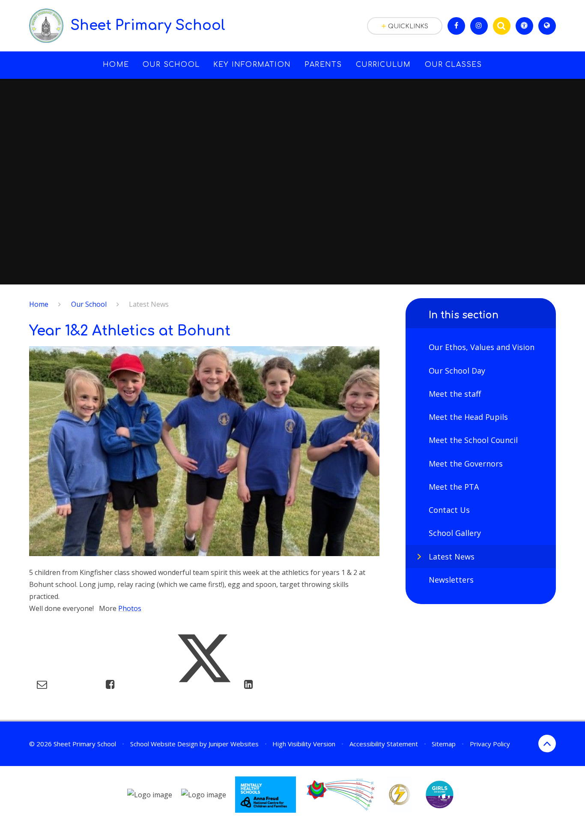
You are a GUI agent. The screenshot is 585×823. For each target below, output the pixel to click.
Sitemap (444, 743)
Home (38, 304)
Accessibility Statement (383, 743)
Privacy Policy (490, 743)
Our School (89, 304)
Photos (129, 608)
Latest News (149, 304)
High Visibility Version (303, 743)
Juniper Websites (234, 743)
